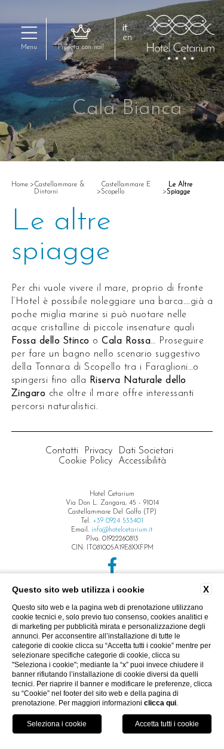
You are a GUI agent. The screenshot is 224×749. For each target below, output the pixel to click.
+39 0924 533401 (118, 520)
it (124, 28)
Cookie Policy (85, 461)
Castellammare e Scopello (126, 188)
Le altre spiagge (179, 188)
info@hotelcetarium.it (122, 529)
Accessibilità (142, 461)
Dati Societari (145, 451)
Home (19, 184)
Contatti (61, 451)
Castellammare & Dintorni (59, 188)
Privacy (98, 451)
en (127, 37)
